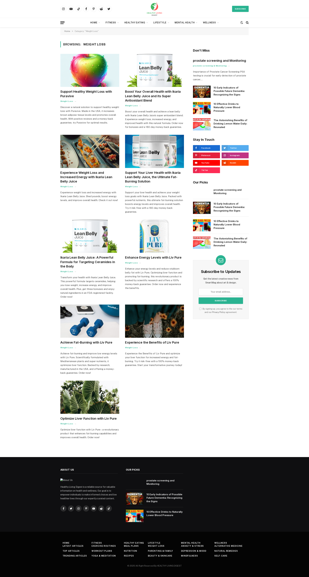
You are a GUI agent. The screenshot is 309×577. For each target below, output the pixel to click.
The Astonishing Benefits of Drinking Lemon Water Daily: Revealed (230, 124)
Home (93, 22)
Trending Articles (75, 556)
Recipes (129, 556)
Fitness (111, 22)
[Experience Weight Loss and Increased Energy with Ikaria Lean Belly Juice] (89, 151)
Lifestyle (159, 22)
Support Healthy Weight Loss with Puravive (86, 94)
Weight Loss (66, 101)
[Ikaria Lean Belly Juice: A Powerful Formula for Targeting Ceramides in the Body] (89, 236)
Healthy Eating (134, 22)
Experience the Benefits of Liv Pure (152, 342)
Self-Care (220, 556)
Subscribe (240, 9)
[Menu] (62, 22)
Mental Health (185, 22)
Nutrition (130, 551)
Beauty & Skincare (160, 556)
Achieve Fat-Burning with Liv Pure (86, 342)
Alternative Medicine (228, 546)
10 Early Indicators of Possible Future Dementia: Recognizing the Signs (229, 91)
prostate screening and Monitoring (219, 61)
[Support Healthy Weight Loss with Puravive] (89, 70)
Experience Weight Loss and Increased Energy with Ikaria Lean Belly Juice (86, 177)
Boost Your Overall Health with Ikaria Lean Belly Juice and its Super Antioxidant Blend (153, 96)
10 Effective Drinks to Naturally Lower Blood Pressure (227, 107)
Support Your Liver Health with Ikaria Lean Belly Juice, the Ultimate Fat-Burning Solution (153, 177)
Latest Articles (73, 546)
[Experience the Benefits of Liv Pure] (154, 321)
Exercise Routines (104, 546)
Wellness (209, 22)
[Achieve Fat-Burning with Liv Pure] (89, 321)
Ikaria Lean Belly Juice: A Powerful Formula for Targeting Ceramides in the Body (87, 262)
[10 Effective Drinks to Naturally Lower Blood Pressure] (202, 108)
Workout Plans (102, 551)
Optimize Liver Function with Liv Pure (88, 418)
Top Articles (71, 551)
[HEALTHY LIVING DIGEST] (154, 9)
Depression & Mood (193, 551)
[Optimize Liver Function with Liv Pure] (89, 397)
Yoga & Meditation (104, 556)
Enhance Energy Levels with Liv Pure (153, 257)
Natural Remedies (226, 551)
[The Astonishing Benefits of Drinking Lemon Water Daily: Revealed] (202, 124)
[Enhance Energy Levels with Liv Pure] (154, 236)
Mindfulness (189, 556)
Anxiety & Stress (192, 546)
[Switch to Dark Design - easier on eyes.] (242, 22)
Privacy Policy (218, 312)
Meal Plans (131, 546)
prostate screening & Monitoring (210, 66)
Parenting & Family (160, 551)
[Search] (247, 22)
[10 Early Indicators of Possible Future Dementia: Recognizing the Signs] (202, 92)
